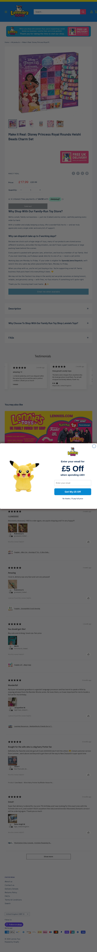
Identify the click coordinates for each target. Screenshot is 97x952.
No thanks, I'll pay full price (72, 498)
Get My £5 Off (73, 491)
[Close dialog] (94, 446)
